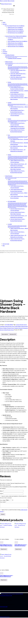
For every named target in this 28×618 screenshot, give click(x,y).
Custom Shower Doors (21, 324)
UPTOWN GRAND (9, 324)
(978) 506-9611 (3, 606)
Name (1, 491)
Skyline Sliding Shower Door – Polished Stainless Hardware (6, 545)
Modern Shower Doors (8, 328)
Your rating (3, 500)
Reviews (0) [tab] (13, 334)
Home (1, 250)
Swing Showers (16, 250)
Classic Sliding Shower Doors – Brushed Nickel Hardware (6, 576)
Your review (3, 502)
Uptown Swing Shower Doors (7, 330)
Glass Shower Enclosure (8, 250)
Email (1, 493)
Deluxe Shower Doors (5, 616)
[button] (4, 539)
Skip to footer (11, 1)
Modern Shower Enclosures (21, 328)
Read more (3, 549)
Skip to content (3, 1)
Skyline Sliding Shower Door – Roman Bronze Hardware (21, 545)
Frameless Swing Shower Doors (7, 326)
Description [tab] (5, 334)
